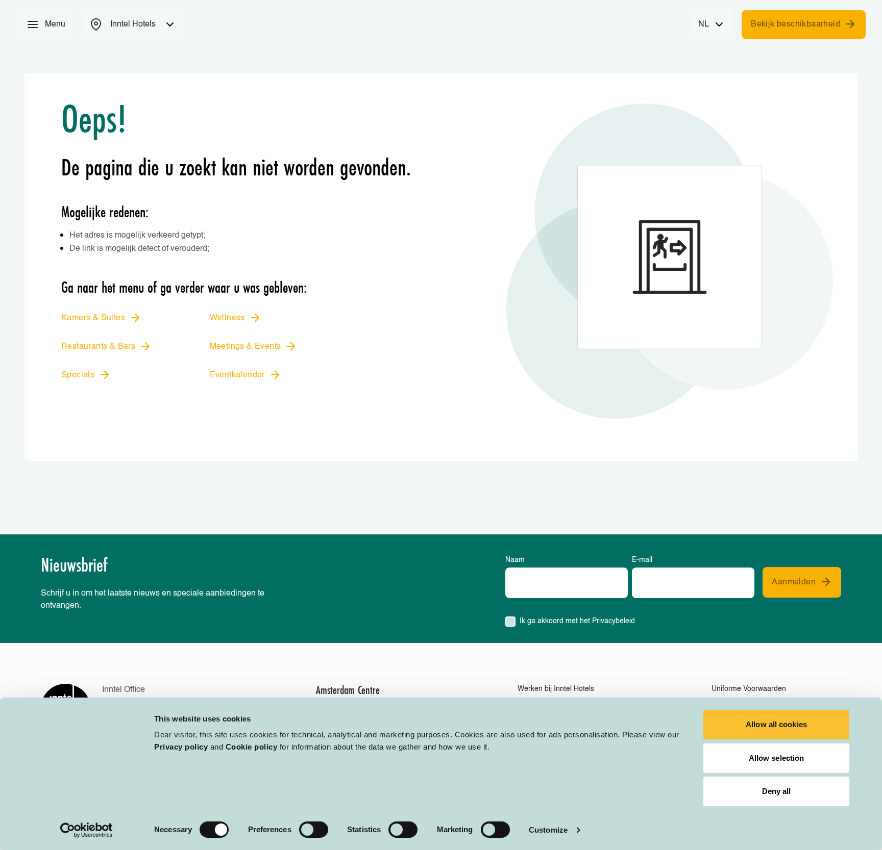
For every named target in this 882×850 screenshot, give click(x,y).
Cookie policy (252, 746)
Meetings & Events (245, 347)
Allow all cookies (776, 724)
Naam (515, 559)
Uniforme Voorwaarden (749, 688)
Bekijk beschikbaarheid (795, 24)
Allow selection (776, 758)
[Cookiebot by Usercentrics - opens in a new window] (86, 830)
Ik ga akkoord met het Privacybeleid (577, 621)
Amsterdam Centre (348, 690)
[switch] (313, 829)
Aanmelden (794, 582)
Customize (548, 830)
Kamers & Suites (93, 318)
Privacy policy (181, 746)
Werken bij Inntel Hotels (556, 688)
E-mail (643, 559)
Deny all (776, 791)
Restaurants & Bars (98, 347)
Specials (77, 375)
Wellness (227, 318)
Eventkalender (237, 375)
